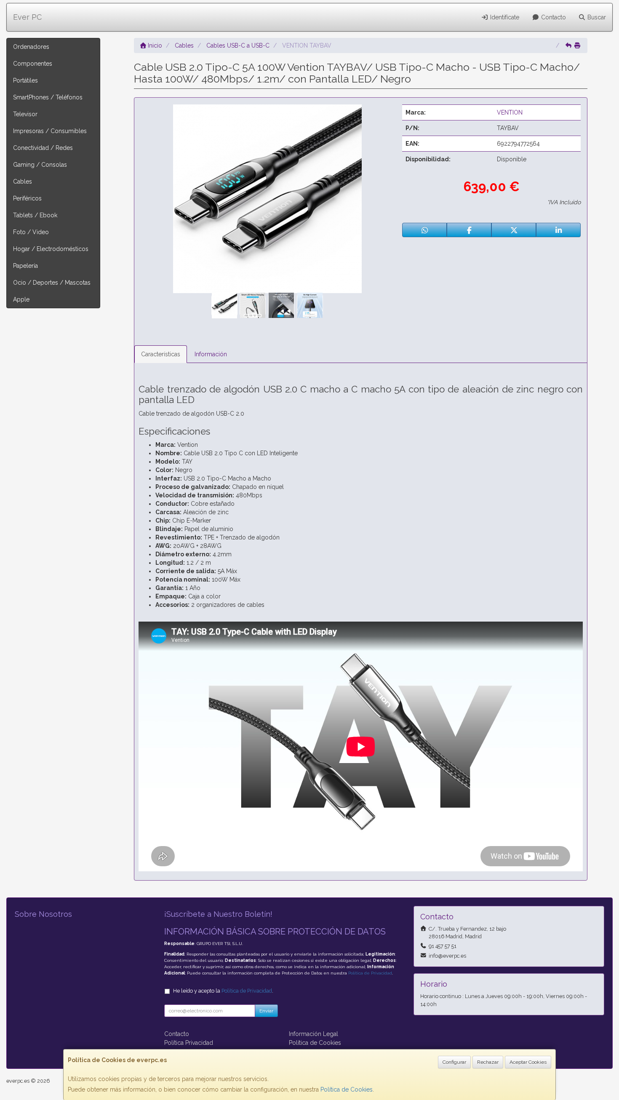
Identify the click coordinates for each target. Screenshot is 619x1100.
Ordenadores (31, 46)
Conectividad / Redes (43, 147)
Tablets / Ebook (35, 215)
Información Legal (313, 1034)
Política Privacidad (188, 1042)
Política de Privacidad (370, 973)
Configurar (454, 1062)
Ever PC (27, 17)
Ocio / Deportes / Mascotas (52, 282)
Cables (22, 181)
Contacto (552, 17)
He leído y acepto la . (223, 991)
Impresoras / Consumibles (50, 131)
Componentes (32, 63)
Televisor (25, 114)
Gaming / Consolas (40, 164)
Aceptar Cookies (528, 1062)
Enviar (266, 1011)
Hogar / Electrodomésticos (50, 249)
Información (211, 354)
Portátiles (25, 80)
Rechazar (488, 1062)
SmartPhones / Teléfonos (48, 97)
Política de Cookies (346, 1089)
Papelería (25, 265)
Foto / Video (31, 232)
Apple (21, 299)
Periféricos (27, 198)
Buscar (596, 17)
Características (160, 354)
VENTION (510, 112)
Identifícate (503, 17)
